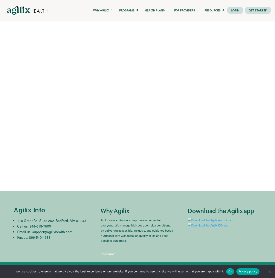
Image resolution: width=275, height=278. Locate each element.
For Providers (184, 10)
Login (235, 10)
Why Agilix (101, 10)
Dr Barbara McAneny (49, 50)
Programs (126, 10)
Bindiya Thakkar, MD (49, 77)
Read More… (109, 254)
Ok (230, 271)
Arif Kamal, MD (44, 142)
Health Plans (155, 10)
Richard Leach (44, 110)
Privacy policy (247, 271)
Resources (213, 10)
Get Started (258, 10)
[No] (269, 271)
